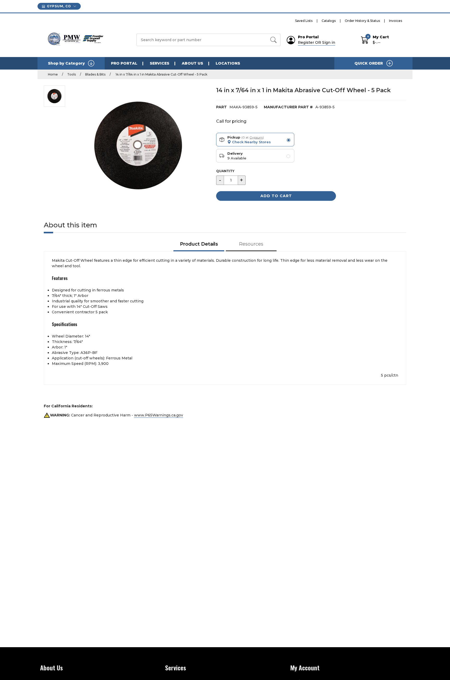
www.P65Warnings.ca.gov (158, 415)
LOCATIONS (228, 63)
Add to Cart (276, 196)
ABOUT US (192, 63)
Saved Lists (303, 21)
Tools (71, 74)
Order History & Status (362, 21)
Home (53, 74)
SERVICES (159, 63)
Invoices (395, 21)
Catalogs (329, 21)
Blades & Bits (95, 74)
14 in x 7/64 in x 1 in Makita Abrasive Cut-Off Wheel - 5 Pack (161, 74)
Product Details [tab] (199, 244)
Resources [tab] (251, 244)
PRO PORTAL (124, 63)
